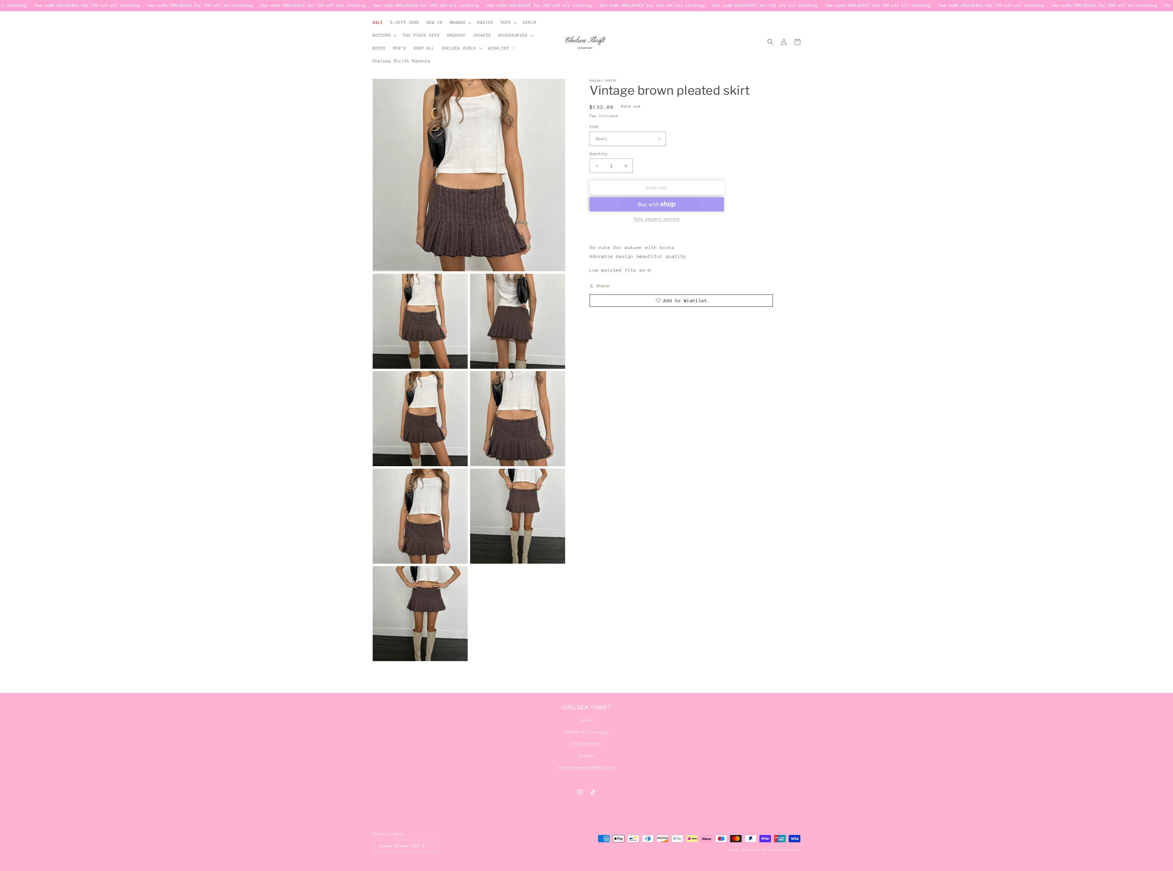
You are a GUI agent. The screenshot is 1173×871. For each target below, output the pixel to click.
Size (594, 126)
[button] (460, 22)
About (586, 720)
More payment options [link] (657, 219)
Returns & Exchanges (586, 732)
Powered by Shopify (784, 849)
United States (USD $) (402, 846)
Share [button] (603, 286)
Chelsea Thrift (754, 849)
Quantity (599, 154)
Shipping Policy (586, 743)
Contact (586, 755)
